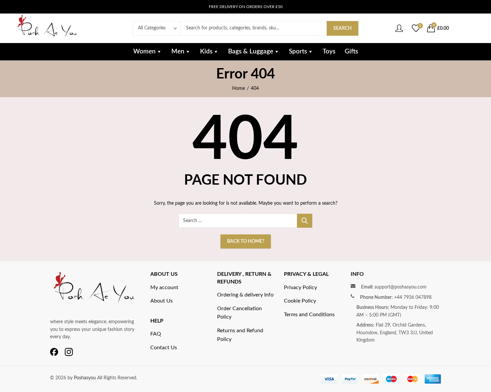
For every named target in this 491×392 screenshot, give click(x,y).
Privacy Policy (300, 287)
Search (342, 28)
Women (144, 51)
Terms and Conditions (309, 314)
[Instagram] (69, 352)
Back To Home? (245, 241)
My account (164, 287)
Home (238, 88)
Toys (329, 51)
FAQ (155, 334)
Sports (298, 51)
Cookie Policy (300, 301)
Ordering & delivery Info (245, 295)
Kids (206, 51)
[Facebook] (54, 352)
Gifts (351, 51)
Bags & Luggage (250, 51)
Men (177, 51)
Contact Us (163, 347)
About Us (161, 301)
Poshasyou (85, 378)
